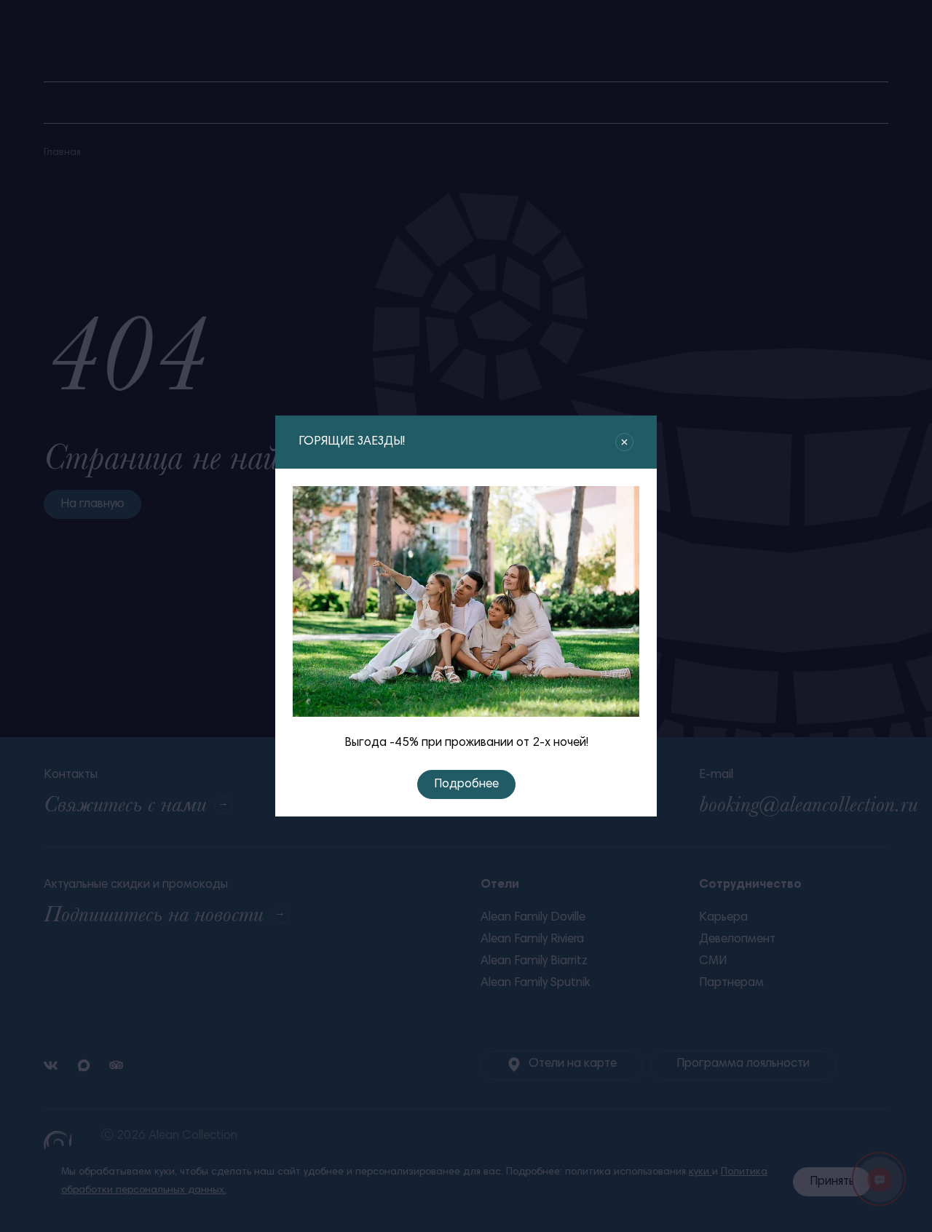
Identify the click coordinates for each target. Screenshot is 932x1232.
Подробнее (466, 785)
